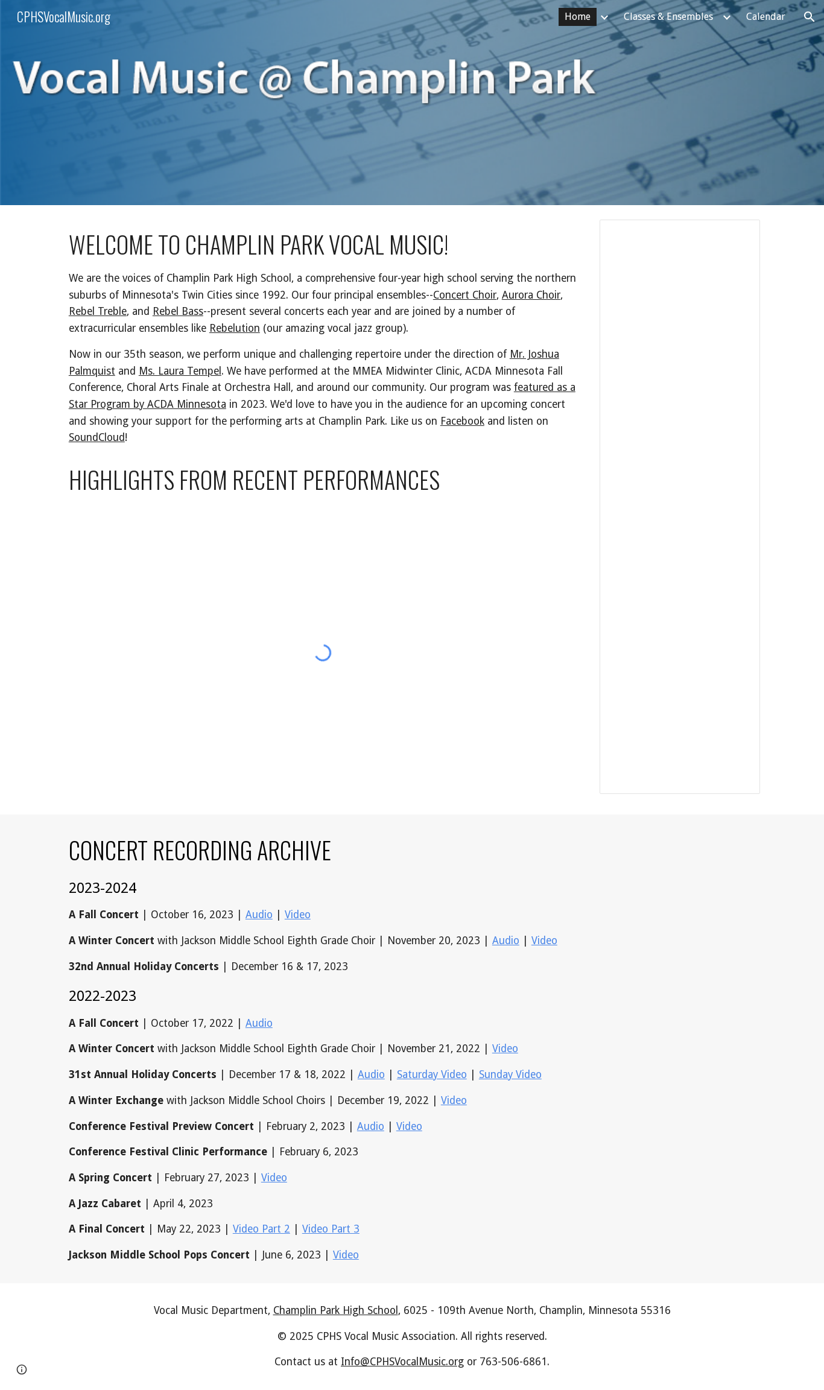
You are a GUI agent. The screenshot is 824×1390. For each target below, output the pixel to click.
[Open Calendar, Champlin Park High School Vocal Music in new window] (737, 235)
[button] (809, 16)
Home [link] (578, 16)
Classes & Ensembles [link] (668, 16)
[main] (323, 337)
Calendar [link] (765, 16)
